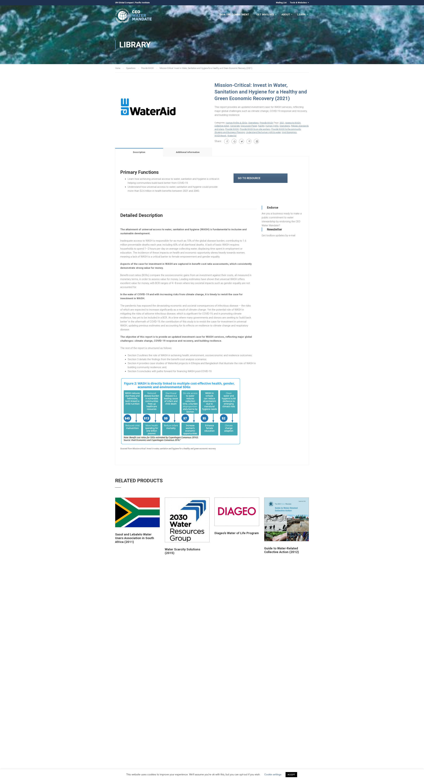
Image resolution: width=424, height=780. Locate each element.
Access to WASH (293, 122)
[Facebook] (226, 141)
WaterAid (231, 135)
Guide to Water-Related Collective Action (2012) (281, 550)
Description (139, 152)
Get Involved (265, 14)
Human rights (272, 126)
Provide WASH (147, 68)
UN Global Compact (124, 2)
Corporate (235, 126)
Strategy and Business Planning (229, 132)
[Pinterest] (248, 141)
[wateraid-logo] (148, 106)
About (285, 14)
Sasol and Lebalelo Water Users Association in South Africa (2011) (134, 538)
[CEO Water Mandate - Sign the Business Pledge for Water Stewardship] (133, 16)
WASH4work (220, 135)
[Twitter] (241, 141)
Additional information (188, 152)
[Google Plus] (234, 141)
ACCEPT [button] (291, 774)
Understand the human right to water (263, 132)
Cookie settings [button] (272, 774)
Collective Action (221, 126)
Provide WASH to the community (286, 129)
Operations (130, 68)
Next (212, 106)
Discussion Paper (249, 126)
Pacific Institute (142, 2)
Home (117, 68)
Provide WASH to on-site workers (255, 129)
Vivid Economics (289, 132)
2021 (282, 122)
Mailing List (281, 2)
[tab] (139, 152)
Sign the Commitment (234, 14)
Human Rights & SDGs (236, 122)
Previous (111, 106)
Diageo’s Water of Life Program (236, 533)
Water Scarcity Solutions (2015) (182, 551)
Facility (261, 126)
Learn (301, 14)
